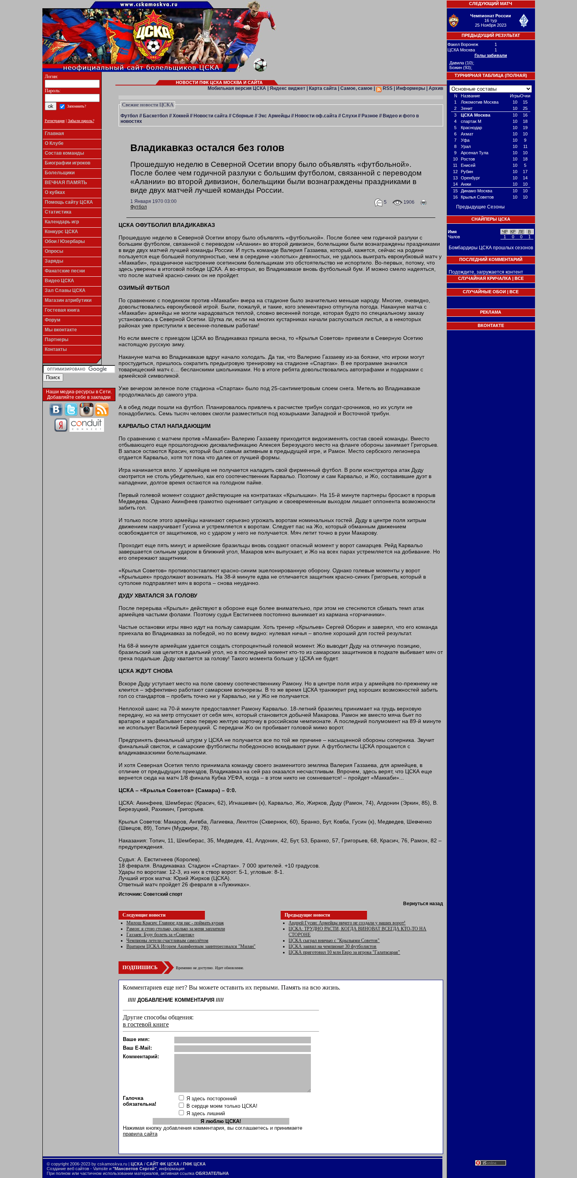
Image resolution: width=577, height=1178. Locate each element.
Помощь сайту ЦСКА (69, 202)
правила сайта (140, 1134)
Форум (52, 320)
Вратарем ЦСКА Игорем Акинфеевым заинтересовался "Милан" (191, 946)
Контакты (56, 349)
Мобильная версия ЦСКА (237, 88)
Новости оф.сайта (316, 116)
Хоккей (181, 116)
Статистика (58, 212)
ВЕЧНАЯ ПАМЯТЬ (66, 182)
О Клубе (54, 143)
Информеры (410, 88)
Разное (370, 116)
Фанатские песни (65, 271)
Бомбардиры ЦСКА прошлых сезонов (491, 247)
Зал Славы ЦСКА (65, 290)
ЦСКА (137, 1164)
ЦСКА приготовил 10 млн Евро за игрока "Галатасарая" (344, 952)
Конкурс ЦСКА (61, 231)
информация (171, 1168)
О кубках (55, 192)
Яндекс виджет (287, 88)
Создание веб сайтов (68, 1168)
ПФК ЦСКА (194, 1164)
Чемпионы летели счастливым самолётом (167, 940)
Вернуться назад (423, 903)
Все (519, 278)
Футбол (129, 116)
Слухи (349, 116)
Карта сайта (323, 88)
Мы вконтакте (61, 329)
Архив (436, 88)
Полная (516, 75)
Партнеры (56, 339)
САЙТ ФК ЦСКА (162, 1164)
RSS (387, 88)
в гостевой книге (146, 1024)
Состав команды (64, 153)
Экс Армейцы (274, 116)
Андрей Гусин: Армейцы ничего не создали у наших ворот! (346, 923)
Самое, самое (356, 88)
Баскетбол (155, 116)
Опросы (54, 251)
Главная (54, 133)
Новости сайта (211, 116)
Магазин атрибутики (68, 300)
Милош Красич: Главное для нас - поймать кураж (175, 923)
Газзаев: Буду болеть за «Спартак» (160, 934)
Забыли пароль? (81, 121)
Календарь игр (62, 222)
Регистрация (55, 121)
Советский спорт (163, 894)
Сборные (243, 116)
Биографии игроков (67, 163)
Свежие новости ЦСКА (147, 105)
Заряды (54, 261)
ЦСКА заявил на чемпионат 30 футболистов (332, 946)
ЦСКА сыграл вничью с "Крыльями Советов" (334, 940)
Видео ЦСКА (59, 280)
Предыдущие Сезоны (480, 207)
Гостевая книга (62, 310)
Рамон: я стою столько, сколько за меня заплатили (175, 928)
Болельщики (60, 172)
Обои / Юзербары (65, 241)
